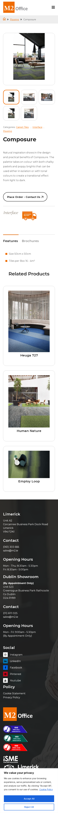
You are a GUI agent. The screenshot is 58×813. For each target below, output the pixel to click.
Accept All (29, 798)
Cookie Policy (46, 789)
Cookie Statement (14, 693)
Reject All (29, 807)
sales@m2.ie (10, 550)
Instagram (15, 654)
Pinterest (15, 674)
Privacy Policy (11, 697)
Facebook (15, 667)
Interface (37, 127)
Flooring (14, 19)
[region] (29, 790)
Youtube (15, 680)
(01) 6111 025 (10, 613)
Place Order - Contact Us (23, 197)
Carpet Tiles (22, 127)
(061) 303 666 (11, 546)
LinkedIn (15, 661)
